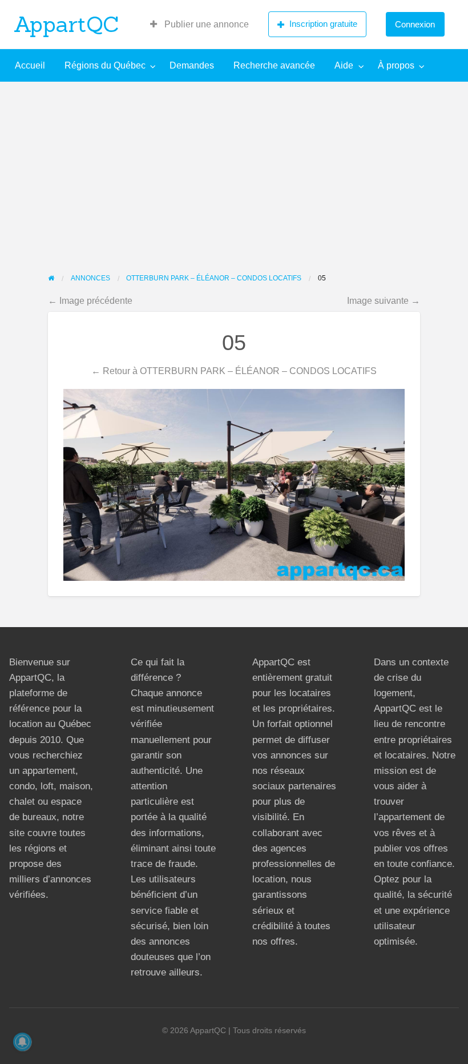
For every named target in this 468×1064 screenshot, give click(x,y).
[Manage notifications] (22, 1042)
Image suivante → (383, 300)
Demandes (192, 65)
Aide (343, 65)
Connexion (415, 24)
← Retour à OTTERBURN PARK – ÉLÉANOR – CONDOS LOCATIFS (234, 371)
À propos (396, 65)
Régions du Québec (105, 65)
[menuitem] (199, 24)
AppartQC (66, 24)
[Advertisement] (234, 167)
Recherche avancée (274, 65)
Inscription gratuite (323, 24)
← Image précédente (90, 300)
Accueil (30, 65)
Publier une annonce (205, 24)
